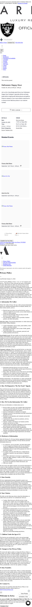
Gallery (5, 65)
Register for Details (22, 3)
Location (5, 62)
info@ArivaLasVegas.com (6, 589)
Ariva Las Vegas (20, 120)
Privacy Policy (6, 261)
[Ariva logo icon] (4, 254)
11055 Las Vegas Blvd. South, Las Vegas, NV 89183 (13, 242)
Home (4, 55)
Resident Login (7, 264)
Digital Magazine (7, 265)
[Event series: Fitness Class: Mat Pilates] (20, 165)
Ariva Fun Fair (5, 193)
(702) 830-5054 (19, 42)
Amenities (5, 59)
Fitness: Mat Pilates (7, 163)
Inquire (5, 68)
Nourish (5, 61)
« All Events (5, 77)
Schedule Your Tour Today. (7, 240)
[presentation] (15, 150)
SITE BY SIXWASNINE (9, 262)
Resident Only (9, 130)
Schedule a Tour (4, 606)
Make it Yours (3, 42)
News (4, 69)
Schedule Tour (11, 42)
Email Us (2, 243)
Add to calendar (16, 110)
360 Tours (5, 64)
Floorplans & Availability (9, 58)
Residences (6, 57)
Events (4, 66)
